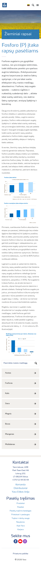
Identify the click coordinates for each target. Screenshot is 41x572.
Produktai (21, 503)
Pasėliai (20, 507)
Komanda (20, 485)
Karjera (20, 530)
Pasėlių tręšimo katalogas (20, 511)
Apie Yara (21, 526)
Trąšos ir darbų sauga (20, 518)
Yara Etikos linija (20, 492)
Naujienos (20, 522)
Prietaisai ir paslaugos (20, 515)
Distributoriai (20, 488)
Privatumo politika (20, 554)
